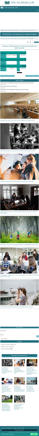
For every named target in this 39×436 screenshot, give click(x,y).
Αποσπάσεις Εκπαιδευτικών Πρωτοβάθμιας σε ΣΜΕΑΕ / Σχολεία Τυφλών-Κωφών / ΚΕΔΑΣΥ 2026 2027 (6, 407)
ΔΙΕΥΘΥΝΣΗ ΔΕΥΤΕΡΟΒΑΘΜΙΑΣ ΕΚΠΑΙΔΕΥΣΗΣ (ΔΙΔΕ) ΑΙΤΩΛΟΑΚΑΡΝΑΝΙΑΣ (17, 83)
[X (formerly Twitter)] (33, 42)
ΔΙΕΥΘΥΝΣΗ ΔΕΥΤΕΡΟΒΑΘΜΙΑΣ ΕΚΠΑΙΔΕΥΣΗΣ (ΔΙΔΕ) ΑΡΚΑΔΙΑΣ (14, 89)
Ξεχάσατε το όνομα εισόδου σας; (7, 346)
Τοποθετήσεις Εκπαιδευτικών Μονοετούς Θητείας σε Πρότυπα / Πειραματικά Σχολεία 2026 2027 (32, 371)
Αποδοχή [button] (34, 434)
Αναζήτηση (14, 428)
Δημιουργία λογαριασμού (6, 348)
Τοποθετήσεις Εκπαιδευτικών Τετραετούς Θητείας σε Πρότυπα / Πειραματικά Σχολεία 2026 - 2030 (19, 275)
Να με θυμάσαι (4, 338)
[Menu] (37, 10)
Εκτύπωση (36, 42)
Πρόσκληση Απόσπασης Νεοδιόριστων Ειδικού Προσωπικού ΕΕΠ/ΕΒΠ (17, 150)
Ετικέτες (18, 428)
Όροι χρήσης (9, 428)
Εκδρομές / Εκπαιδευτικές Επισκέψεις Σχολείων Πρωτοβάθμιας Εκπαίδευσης (19, 244)
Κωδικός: (2, 334)
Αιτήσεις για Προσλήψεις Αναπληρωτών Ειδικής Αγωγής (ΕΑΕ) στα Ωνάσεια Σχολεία (19, 388)
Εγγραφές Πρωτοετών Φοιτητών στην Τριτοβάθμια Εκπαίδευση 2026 (17, 120)
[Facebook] (28, 42)
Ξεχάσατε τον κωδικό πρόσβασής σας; (8, 344)
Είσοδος (22, 428)
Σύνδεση (19, 341)
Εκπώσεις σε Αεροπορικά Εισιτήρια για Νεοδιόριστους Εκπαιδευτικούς (30, 388)
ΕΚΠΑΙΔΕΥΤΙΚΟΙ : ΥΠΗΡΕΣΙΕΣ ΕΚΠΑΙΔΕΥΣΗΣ (19, 38)
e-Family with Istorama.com (19, 430)
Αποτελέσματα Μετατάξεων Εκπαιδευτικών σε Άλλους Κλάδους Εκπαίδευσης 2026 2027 (6, 389)
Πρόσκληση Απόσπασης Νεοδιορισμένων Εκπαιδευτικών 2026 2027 (17, 181)
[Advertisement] (19, 19)
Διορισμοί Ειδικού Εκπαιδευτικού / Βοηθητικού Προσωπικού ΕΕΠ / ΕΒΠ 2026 (19, 406)
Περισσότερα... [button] (11, 434)
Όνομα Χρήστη (3, 330)
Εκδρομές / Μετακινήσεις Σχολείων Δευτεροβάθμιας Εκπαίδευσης (16, 307)
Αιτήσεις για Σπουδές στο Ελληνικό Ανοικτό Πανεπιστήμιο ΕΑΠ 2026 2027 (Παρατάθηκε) (18, 212)
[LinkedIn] (30, 42)
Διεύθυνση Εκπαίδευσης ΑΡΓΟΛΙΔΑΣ (8, 86)
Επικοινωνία (4, 428)
